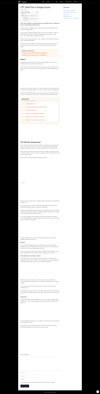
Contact (75, 1)
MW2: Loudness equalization (70, 10)
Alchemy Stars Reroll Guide (31, 110)
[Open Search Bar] (80, 1)
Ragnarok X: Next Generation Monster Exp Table (36, 120)
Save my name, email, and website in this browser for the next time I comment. (38, 382)
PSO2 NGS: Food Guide (30, 103)
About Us (61, 1)
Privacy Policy (69, 1)
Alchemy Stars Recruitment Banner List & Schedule (36, 107)
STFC (52, 1)
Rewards (25, 17)
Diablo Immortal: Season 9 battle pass (71, 18)
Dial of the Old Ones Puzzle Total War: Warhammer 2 (35, 53)
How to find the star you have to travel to (31, 18)
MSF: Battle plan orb (68, 16)
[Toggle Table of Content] (36, 12)
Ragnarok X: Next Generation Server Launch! (35, 113)
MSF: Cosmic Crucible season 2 (70, 12)
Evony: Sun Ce (67, 14)
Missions (23, 14)
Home (43, 1)
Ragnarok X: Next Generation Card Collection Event (35, 55)
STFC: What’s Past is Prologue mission (29, 15)
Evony (48, 1)
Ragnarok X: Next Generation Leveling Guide (35, 116)
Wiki (56, 1)
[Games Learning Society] (22, 1)
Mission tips (26, 20)
